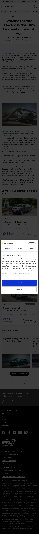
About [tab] (32, 248)
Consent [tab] (7, 248)
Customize (18, 289)
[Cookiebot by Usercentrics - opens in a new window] (28, 243)
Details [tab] (19, 248)
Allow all (19, 283)
